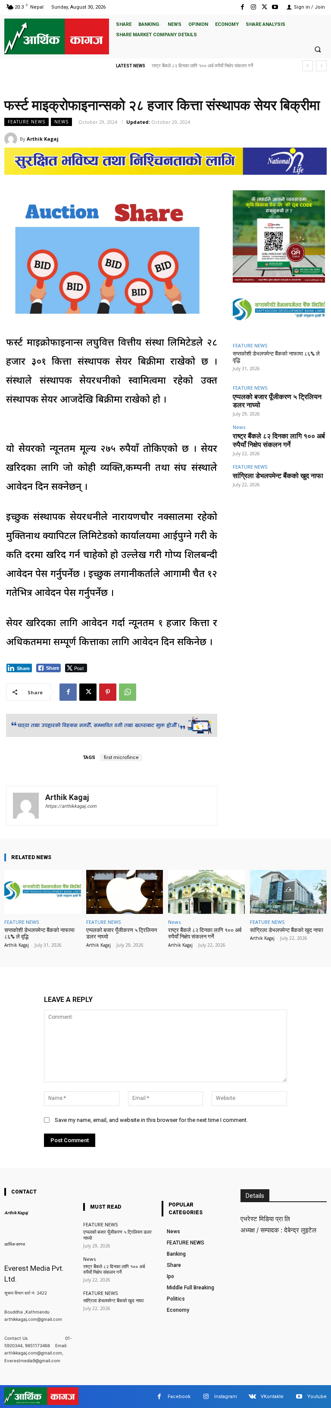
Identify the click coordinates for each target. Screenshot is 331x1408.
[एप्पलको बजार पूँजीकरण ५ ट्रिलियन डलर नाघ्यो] (124, 891)
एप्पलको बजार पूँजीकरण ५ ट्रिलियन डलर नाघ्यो (121, 933)
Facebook (179, 1396)
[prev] (307, 65)
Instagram (225, 1396)
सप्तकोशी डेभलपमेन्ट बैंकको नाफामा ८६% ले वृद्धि (39, 933)
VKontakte (272, 1396)
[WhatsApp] (127, 692)
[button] (318, 49)
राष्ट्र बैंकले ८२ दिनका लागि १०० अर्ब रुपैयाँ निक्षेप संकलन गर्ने (279, 440)
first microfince (121, 757)
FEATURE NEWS (26, 122)
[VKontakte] (252, 1396)
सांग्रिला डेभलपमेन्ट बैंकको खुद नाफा (182, 66)
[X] (264, 7)
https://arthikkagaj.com (71, 806)
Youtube (317, 1396)
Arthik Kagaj (43, 138)
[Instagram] (253, 7)
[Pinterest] (107, 692)
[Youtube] (275, 7)
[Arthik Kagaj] (12, 138)
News (61, 122)
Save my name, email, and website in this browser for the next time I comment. (151, 1120)
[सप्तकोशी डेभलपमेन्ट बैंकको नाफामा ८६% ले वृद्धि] (279, 311)
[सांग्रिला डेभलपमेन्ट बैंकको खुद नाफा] (288, 891)
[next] (321, 65)
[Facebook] (242, 7)
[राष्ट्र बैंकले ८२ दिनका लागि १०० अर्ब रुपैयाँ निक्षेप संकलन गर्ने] (206, 891)
